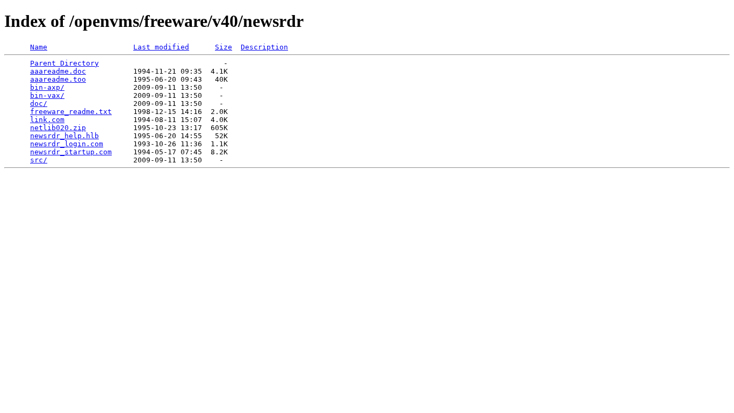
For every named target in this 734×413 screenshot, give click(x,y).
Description (264, 47)
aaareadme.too (58, 79)
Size (223, 47)
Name (38, 47)
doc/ (38, 103)
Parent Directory (64, 63)
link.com (47, 120)
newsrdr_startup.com (71, 152)
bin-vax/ (47, 95)
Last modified (161, 47)
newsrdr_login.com (66, 144)
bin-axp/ (47, 87)
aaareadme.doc (58, 71)
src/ (38, 160)
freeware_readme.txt (71, 112)
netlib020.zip (58, 128)
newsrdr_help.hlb (64, 136)
